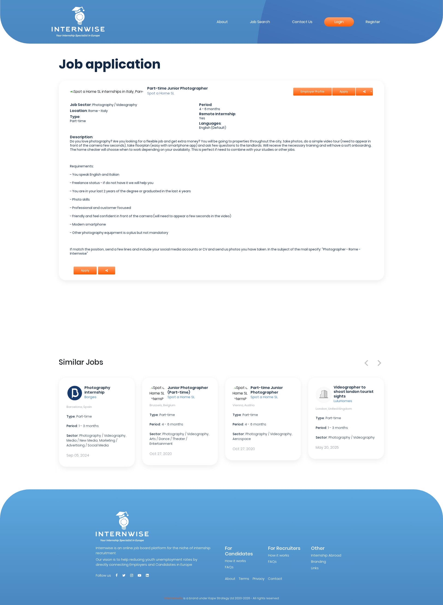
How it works (235, 560)
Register (373, 21)
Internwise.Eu (173, 598)
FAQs (229, 567)
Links (315, 568)
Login (339, 21)
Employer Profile (312, 91)
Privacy (258, 578)
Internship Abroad (326, 555)
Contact (275, 578)
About (222, 21)
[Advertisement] (221, 318)
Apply (344, 91)
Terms (244, 578)
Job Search (260, 21)
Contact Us (302, 21)
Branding (318, 561)
